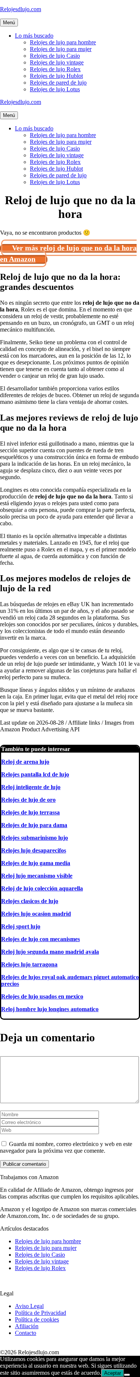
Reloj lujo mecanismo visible (36, 876)
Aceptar (112, 1373)
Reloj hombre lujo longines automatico (50, 1009)
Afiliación (26, 1326)
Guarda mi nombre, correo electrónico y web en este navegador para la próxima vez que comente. (66, 1147)
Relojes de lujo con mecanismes (40, 939)
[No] (127, 1375)
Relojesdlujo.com (20, 9)
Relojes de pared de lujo (58, 82)
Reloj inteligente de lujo (30, 787)
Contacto (25, 1333)
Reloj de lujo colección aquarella (42, 888)
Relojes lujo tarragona (29, 964)
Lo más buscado (34, 35)
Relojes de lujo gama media (35, 863)
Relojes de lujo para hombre (63, 42)
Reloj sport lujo (20, 926)
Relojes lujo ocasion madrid (36, 914)
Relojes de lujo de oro (28, 800)
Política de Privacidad (40, 1313)
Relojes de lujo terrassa (30, 812)
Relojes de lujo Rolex (55, 69)
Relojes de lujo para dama (34, 825)
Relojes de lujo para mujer (60, 49)
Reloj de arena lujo (25, 762)
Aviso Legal (29, 1306)
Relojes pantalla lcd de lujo (35, 774)
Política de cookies (37, 1319)
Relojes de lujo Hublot (56, 76)
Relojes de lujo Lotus (55, 89)
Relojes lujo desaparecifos (33, 850)
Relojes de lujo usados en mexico (42, 996)
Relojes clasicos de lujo (29, 901)
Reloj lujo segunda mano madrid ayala (50, 952)
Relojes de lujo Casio (55, 56)
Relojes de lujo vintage (57, 62)
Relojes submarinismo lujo (34, 838)
